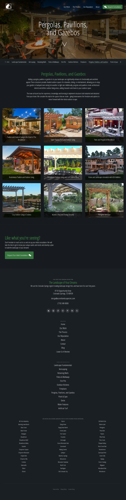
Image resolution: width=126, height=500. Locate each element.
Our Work (67, 7)
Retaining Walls (42, 62)
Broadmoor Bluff (23, 440)
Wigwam (102, 465)
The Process (76, 7)
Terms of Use (56, 489)
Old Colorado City (63, 471)
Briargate (23, 434)
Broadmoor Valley (23, 443)
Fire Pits (63, 62)
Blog (63, 347)
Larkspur (63, 453)
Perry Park (102, 431)
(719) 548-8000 (63, 303)
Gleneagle (63, 440)
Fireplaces (84, 62)
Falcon (63, 421)
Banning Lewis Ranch (23, 424)
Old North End (102, 421)
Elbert (23, 468)
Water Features (63, 404)
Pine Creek (102, 440)
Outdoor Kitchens (73, 62)
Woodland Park (102, 468)
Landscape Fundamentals (19, 62)
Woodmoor (102, 471)
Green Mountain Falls (63, 443)
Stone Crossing (102, 462)
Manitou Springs (63, 456)
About (97, 7)
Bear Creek (24, 427)
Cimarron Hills (23, 459)
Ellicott (23, 471)
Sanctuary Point (102, 453)
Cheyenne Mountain (23, 453)
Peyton (102, 434)
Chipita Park (24, 456)
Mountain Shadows (63, 462)
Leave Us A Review (63, 351)
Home (63, 324)
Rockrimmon (102, 449)
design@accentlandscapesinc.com (63, 298)
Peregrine (102, 427)
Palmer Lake (102, 424)
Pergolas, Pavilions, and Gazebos (98, 62)
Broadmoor (24, 437)
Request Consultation (114, 7)
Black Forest (24, 431)
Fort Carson (63, 434)
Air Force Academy (23, 421)
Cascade (24, 446)
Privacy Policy (64, 489)
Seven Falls (102, 456)
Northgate (63, 468)
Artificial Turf (63, 408)
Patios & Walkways (53, 62)
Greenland (63, 446)
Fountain (63, 437)
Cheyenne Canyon (23, 449)
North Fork (63, 465)
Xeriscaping (32, 62)
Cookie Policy (71, 489)
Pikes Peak (102, 437)
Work (8, 62)
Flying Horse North (63, 427)
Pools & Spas (114, 62)
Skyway (102, 459)
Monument (63, 459)
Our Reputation (88, 7)
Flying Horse (63, 424)
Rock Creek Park (102, 446)
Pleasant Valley (102, 443)
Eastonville (23, 465)
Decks (63, 400)
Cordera (24, 462)
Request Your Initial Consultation (17, 255)
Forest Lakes (63, 431)
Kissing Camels (63, 449)
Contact (63, 343)
